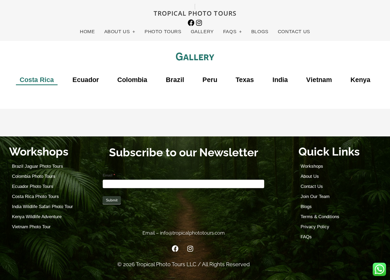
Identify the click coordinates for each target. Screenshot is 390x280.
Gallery (202, 31)
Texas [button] (245, 79)
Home (87, 31)
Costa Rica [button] (37, 79)
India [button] (280, 79)
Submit (112, 200)
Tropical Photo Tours (195, 13)
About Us (117, 31)
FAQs (229, 31)
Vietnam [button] (319, 79)
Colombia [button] (132, 79)
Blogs (259, 31)
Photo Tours (163, 31)
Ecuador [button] (85, 79)
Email (109, 175)
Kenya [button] (360, 79)
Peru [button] (209, 79)
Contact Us (294, 31)
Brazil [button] (175, 79)
